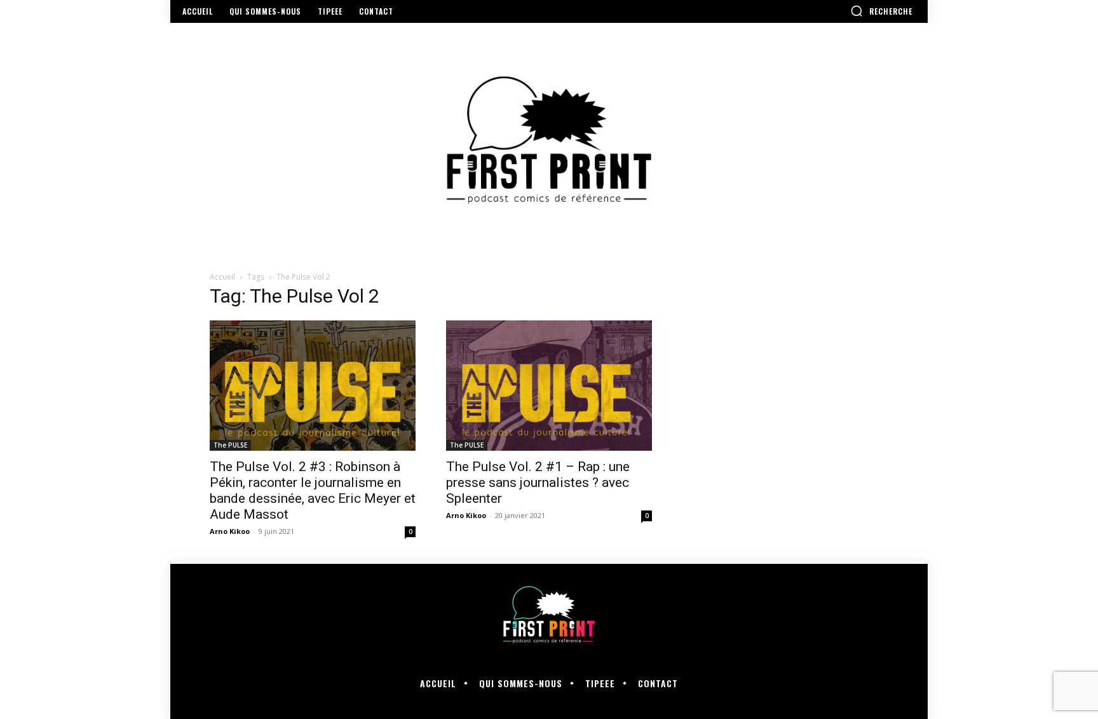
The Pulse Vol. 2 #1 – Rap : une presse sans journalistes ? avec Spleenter (538, 482)
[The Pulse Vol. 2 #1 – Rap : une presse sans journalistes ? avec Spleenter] (549, 385)
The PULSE (230, 445)
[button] (881, 10)
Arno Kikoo (230, 531)
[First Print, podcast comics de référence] (549, 140)
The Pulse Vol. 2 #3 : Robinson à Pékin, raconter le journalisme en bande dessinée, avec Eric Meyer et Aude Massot (313, 490)
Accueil (222, 276)
